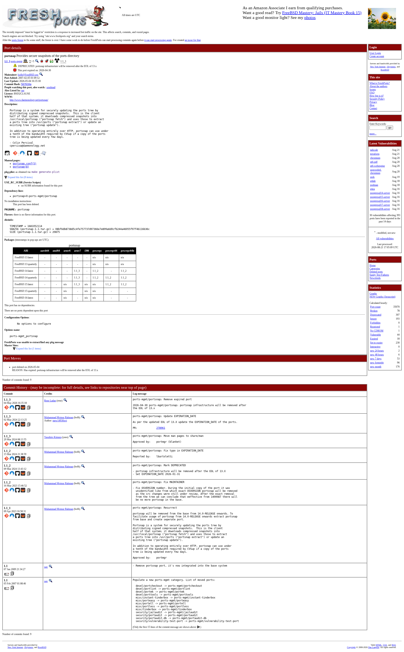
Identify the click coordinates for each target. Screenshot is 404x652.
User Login (375, 53)
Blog (371, 105)
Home (372, 265)
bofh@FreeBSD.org (28, 74)
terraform (374, 153)
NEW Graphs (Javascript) (382, 296)
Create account (376, 56)
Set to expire (376, 342)
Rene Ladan (50, 400)
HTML (379, 645)
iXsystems (391, 67)
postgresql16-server (380, 200)
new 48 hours (377, 354)
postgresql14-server (380, 193)
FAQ (372, 92)
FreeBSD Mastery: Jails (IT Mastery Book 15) (321, 12)
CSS (385, 645)
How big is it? (376, 95)
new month (375, 366)
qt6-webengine (377, 165)
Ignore (373, 318)
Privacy (373, 102)
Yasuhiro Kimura (52, 437)
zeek (372, 177)
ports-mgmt (16, 61)
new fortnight (377, 362)
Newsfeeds (375, 278)
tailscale (374, 149)
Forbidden (375, 322)
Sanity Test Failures (379, 274)
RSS (394, 645)
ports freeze (17, 40)
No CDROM (376, 330)
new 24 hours (377, 350)
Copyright (351, 647)
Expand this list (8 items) (20, 177)
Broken (373, 310)
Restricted (375, 326)
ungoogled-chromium (375, 171)
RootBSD (385, 70)
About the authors (378, 86)
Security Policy (377, 98)
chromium (375, 157)
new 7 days (375, 358)
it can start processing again (158, 40)
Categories (374, 268)
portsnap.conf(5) (24, 163)
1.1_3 (7, 61)
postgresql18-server (380, 208)
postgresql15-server (380, 196)
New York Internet (377, 67)
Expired (374, 338)
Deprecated (375, 314)
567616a (26, 84)
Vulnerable (375, 334)
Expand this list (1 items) (28, 348)
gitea (372, 189)
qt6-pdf (373, 161)
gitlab (373, 181)
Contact (373, 108)
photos (310, 17)
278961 (160, 427)
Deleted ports (376, 271)
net (22, 90)
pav (46, 566)
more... (372, 133)
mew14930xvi (60, 420)
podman (374, 185)
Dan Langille (373, 647)
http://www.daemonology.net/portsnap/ (29, 99)
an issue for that (193, 40)
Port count (375, 306)
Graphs (373, 293)
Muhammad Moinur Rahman (58, 417)
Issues (372, 89)
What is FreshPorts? (379, 83)
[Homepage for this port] (7, 154)
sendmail (51, 87)
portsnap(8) (21, 166)
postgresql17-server (380, 204)
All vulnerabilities (385, 238)
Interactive (375, 346)
